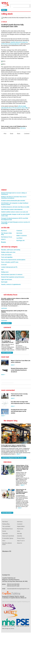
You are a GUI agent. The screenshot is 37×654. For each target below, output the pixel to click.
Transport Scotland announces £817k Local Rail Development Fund (14, 219)
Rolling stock (4, 272)
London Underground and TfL (9, 267)
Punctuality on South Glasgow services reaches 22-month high (15, 222)
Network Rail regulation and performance (12, 277)
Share (18, 133)
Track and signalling (6, 257)
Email (11, 133)
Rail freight (4, 282)
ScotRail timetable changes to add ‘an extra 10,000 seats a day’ (15, 215)
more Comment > (7, 352)
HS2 (2, 269)
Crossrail (3, 264)
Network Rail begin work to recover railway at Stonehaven (14, 193)
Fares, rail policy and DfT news (9, 262)
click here (23, 128)
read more (4, 308)
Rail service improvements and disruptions (13, 259)
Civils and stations (6, 254)
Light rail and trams (6, 279)
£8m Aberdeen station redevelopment (11, 209)
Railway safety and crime (8, 252)
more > (13, 365)
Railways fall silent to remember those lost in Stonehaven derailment (13, 197)
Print (5, 133)
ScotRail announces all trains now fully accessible (15, 207)
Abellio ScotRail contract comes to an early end (14, 212)
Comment (26, 133)
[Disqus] (16, 162)
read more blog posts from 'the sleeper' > (13, 457)
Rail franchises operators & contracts (11, 274)
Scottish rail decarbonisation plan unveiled (13, 200)
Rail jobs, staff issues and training (10, 249)
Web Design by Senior (8, 628)
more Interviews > (7, 512)
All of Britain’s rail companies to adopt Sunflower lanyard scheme (14, 203)
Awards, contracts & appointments (11, 284)
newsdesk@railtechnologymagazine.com (18, 588)
